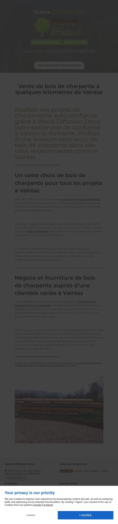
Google (37, 505)
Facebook (47, 505)
